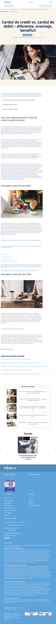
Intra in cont (31, 2)
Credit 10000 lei (8, 511)
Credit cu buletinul (8, 498)
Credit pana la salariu (9, 506)
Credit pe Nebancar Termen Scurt (10, 261)
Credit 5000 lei (7, 501)
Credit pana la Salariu (7, 258)
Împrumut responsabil (34, 503)
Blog (6, 9)
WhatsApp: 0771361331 (9, 534)
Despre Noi (31, 498)
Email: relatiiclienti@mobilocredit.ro (12, 531)
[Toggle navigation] (51, 2)
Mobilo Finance (18, 37)
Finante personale (13, 9)
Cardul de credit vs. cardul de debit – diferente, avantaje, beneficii (34, 9)
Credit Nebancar (8, 503)
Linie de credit (7, 496)
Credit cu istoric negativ (10, 508)
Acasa (1, 9)
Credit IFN (6, 513)
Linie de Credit (5, 254)
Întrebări (31, 501)
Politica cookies (12, 608)
